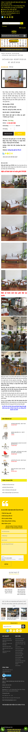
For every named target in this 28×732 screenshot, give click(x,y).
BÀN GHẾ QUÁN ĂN (18, 652)
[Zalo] (2, 17)
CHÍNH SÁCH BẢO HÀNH (6, 646)
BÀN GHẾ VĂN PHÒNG (19, 640)
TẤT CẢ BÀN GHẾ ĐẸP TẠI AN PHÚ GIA (11, 492)
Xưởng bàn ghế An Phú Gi (14, 150)
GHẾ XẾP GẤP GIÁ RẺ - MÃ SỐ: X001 (18, 452)
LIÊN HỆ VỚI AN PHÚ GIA (8, 487)
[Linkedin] (12, 17)
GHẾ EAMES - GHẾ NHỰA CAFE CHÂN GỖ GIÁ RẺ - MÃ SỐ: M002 (19, 447)
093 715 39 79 (16, 11)
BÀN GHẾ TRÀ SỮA (18, 655)
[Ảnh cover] (14, 43)
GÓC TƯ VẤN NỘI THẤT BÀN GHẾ (9, 490)
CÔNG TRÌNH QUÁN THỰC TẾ (7, 669)
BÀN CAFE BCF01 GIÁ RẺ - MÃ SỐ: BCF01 (18, 457)
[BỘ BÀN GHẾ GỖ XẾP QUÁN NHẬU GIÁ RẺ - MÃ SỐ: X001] (5, 426)
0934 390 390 (13, 9)
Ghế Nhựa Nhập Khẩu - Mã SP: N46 (18, 432)
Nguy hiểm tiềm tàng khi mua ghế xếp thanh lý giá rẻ (7, 618)
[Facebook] (5, 17)
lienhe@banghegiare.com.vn (13, 13)
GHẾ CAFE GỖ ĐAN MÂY (19, 648)
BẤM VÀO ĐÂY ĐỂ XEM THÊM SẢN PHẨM (14, 49)
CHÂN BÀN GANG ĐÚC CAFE (20, 642)
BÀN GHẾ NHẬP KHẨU (19, 657)
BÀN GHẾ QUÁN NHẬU (19, 653)
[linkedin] (17, 630)
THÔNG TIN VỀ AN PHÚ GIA (8, 484)
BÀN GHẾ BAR (17, 665)
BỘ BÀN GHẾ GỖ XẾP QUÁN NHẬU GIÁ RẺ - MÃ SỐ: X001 (19, 424)
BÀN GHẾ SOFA (18, 659)
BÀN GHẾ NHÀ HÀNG (19, 650)
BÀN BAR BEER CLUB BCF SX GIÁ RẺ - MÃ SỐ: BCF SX (19, 442)
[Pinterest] (10, 17)
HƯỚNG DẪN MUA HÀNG (6, 638)
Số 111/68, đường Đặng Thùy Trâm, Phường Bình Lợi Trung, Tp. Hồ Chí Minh (13, 6)
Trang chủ (3, 53)
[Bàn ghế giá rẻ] (14, 31)
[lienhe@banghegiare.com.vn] (8, 153)
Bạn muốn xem (8, 53)
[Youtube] (7, 17)
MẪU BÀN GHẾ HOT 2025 (19, 638)
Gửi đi (6, 564)
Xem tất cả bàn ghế (15, 53)
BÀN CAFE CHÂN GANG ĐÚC (20, 660)
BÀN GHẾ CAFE (18, 646)
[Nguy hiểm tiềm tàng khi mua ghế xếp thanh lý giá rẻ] (7, 612)
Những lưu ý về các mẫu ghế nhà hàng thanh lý (20, 618)
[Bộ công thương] (6, 675)
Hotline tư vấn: (14, 730)
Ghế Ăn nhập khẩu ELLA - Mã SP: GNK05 (18, 437)
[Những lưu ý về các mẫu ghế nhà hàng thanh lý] (21, 612)
